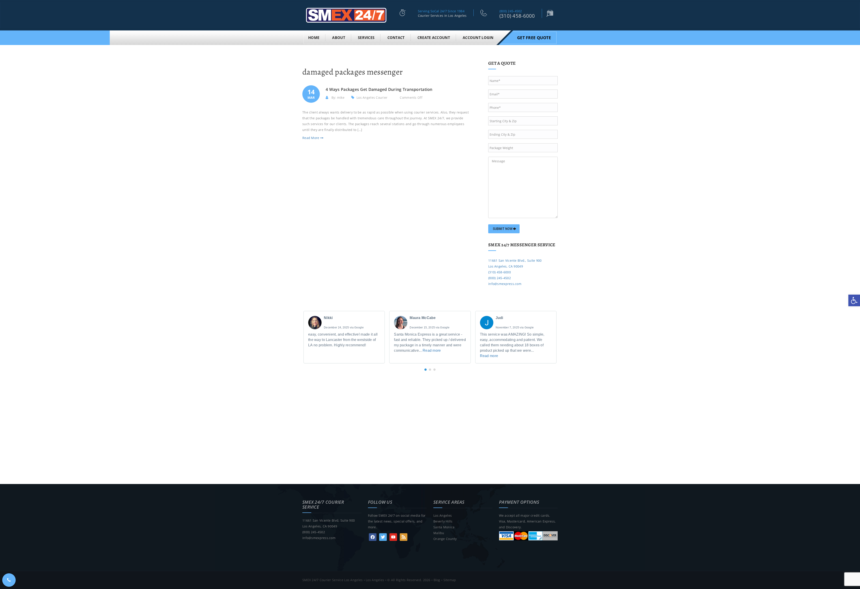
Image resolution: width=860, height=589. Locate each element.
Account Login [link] (478, 37)
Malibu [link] (438, 533)
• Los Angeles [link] (373, 580)
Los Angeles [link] (442, 515)
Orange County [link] (445, 539)
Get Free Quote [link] (534, 37)
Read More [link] (311, 138)
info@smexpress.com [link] (504, 284)
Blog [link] (437, 580)
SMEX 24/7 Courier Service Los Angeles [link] (332, 580)
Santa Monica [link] (443, 527)
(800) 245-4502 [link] (510, 11)
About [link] (338, 37)
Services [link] (366, 37)
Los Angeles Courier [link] (372, 97)
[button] (425, 369)
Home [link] (313, 37)
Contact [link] (396, 37)
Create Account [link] (433, 37)
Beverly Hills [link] (443, 521)
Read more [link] (432, 350)
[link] (854, 300)
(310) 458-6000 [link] (517, 15)
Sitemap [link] (449, 580)
